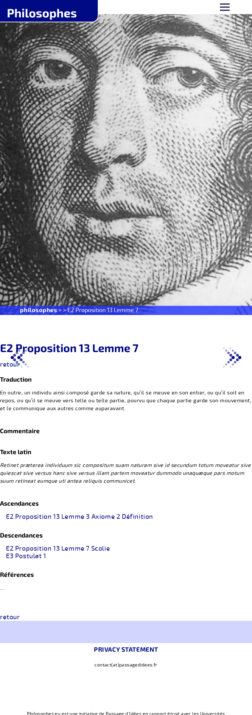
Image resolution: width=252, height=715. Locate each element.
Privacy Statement (126, 649)
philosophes (38, 309)
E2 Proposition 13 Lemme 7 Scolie (58, 548)
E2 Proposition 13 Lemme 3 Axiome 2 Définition (79, 517)
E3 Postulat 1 (26, 556)
